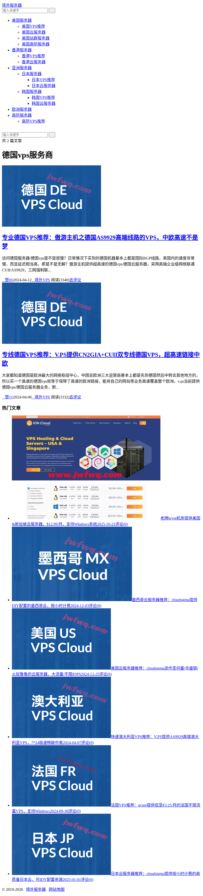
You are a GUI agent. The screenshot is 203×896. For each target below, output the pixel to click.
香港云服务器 (34, 62)
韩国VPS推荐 (43, 97)
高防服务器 (22, 115)
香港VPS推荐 (33, 56)
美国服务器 (22, 20)
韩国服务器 (32, 91)
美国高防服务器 (36, 44)
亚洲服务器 (22, 68)
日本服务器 (32, 74)
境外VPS (41, 280)
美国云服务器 (34, 32)
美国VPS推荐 (33, 26)
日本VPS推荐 (43, 80)
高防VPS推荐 (33, 121)
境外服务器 (12, 5)
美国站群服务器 (36, 38)
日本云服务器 (43, 86)
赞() (7, 280)
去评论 (75, 280)
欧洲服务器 (22, 109)
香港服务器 (22, 50)
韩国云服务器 (43, 103)
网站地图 (57, 889)
